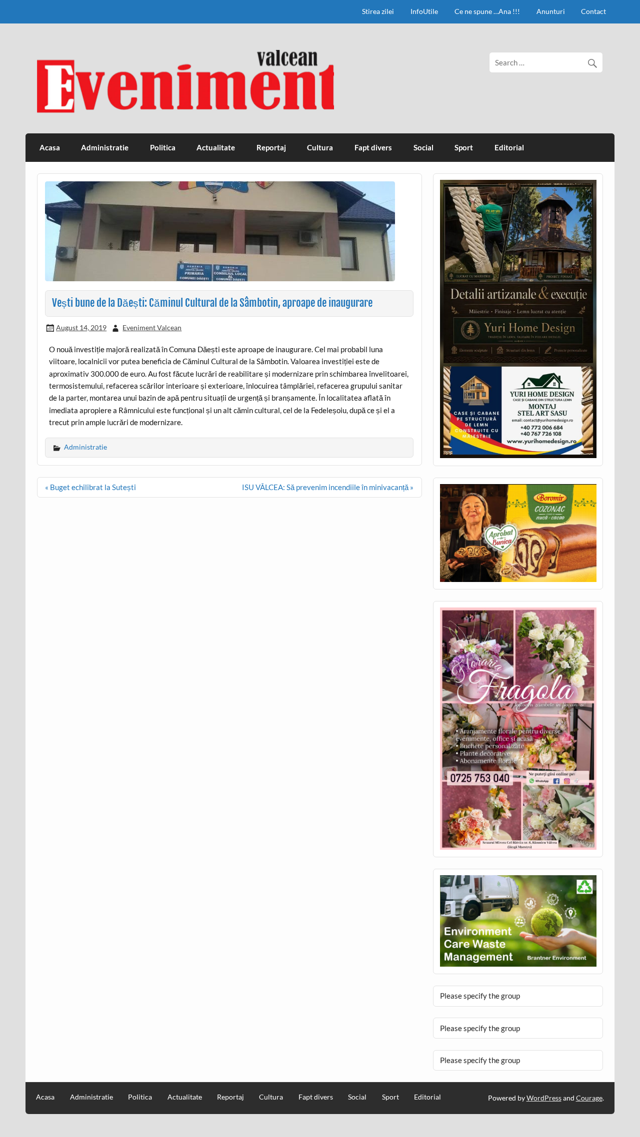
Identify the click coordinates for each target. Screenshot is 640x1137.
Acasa (50, 147)
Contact (593, 11)
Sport (463, 147)
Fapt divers (373, 147)
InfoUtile (424, 11)
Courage (589, 1098)
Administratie (104, 147)
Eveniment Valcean (152, 327)
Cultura (320, 147)
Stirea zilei (378, 11)
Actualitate (215, 147)
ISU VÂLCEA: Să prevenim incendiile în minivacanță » (328, 487)
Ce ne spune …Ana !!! (487, 11)
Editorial (509, 147)
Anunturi (550, 11)
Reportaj (271, 147)
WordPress (544, 1098)
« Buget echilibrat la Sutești (90, 487)
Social (424, 147)
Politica (163, 147)
